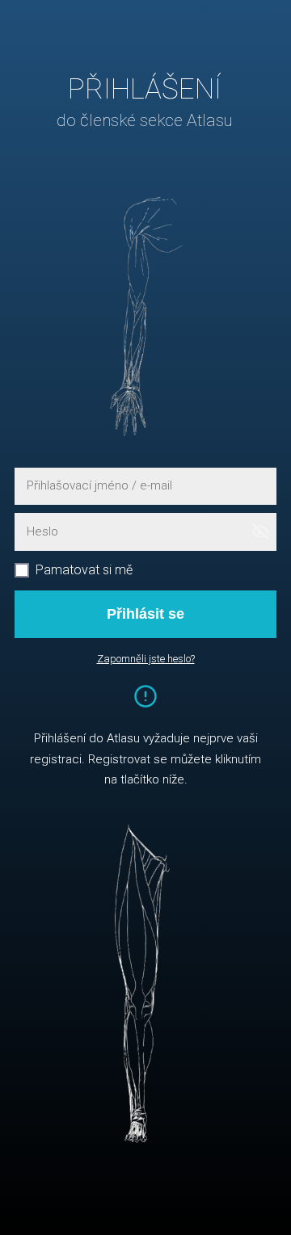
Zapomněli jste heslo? (146, 659)
